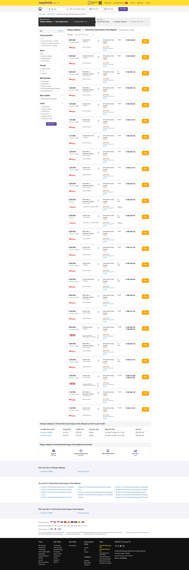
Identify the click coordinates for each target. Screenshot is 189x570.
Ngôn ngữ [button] (140, 3)
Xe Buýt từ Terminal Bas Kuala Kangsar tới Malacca (132, 487)
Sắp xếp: (70, 34)
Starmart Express (45, 435)
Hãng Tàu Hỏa (58, 554)
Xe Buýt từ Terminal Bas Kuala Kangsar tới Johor (131, 492)
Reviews (105, 48)
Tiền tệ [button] (133, 3)
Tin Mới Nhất (41, 549)
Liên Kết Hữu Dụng (104, 556)
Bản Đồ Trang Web (43, 562)
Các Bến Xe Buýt (58, 549)
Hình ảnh (110, 48)
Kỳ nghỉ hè (87, 565)
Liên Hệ (148, 3)
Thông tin (86, 560)
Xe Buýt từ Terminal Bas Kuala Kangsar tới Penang (131, 497)
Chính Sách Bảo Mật (104, 559)
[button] (127, 3)
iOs (85, 550)
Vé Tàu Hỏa (57, 551)
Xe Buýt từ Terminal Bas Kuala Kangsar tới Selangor (132, 495)
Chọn (145, 41)
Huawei (86, 552)
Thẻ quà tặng (72, 545)
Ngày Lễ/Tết (87, 562)
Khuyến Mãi (41, 554)
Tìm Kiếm (123, 9)
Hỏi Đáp (40, 558)
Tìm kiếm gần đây (118, 3)
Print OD (120, 207)
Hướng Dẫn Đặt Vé (43, 556)
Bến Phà (56, 562)
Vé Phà (56, 558)
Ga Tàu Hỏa (57, 556)
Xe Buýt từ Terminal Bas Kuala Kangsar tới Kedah (56, 489)
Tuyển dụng (41, 564)
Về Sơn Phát (41, 547)
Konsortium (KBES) (46, 432)
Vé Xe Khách (57, 545)
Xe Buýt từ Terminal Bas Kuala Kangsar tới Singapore (57, 487)
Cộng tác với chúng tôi (105, 563)
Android (86, 547)
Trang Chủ (41, 14)
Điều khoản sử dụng (104, 561)
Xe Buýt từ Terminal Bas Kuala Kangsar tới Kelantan (132, 489)
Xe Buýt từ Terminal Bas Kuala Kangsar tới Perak (56, 497)
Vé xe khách (51, 14)
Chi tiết (105, 50)
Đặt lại (61, 31)
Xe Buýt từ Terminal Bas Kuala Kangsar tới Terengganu (95, 492)
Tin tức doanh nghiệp (44, 551)
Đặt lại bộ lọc (51, 124)
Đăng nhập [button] (107, 3)
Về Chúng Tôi (42, 545)
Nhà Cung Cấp (58, 547)
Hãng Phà (56, 560)
